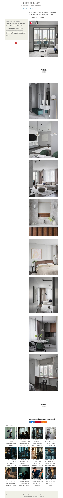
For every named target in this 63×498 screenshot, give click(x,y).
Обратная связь (43, 492)
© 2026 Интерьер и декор (11, 492)
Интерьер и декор (31, 3)
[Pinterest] (38, 422)
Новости (31, 8)
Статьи (37, 8)
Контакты (25, 492)
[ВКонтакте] (32, 422)
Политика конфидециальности (29, 494)
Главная (24, 8)
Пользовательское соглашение (33, 492)
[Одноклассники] (44, 422)
